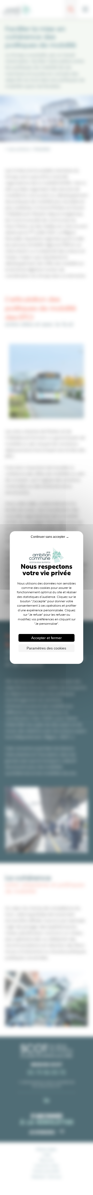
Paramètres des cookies (46, 648)
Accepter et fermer (46, 638)
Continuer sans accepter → (50, 537)
